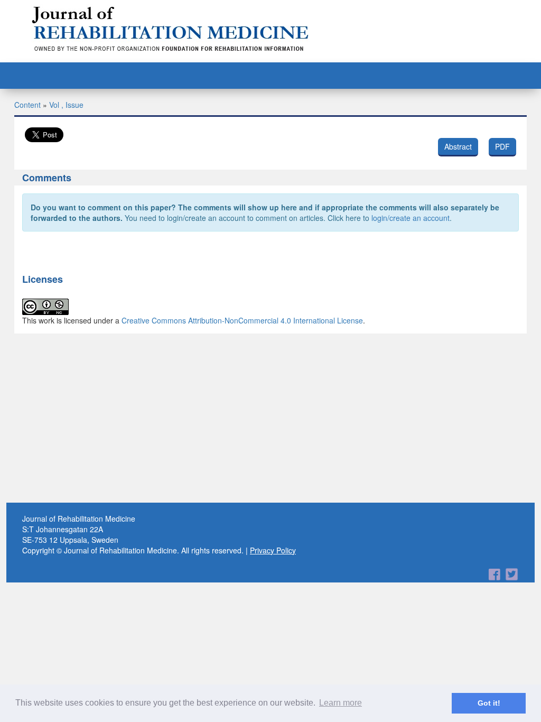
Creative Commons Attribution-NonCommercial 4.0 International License (242, 320)
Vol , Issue (66, 104)
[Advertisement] (270, 418)
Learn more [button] (340, 702)
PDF (502, 146)
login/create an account (410, 217)
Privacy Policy (273, 550)
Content (27, 104)
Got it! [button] (489, 703)
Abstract (458, 146)
